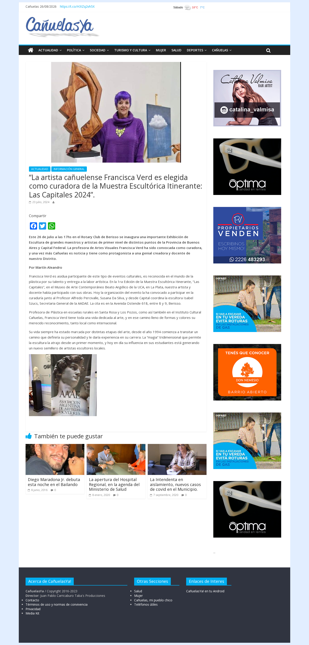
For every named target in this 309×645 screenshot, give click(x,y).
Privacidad (33, 609)
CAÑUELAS (220, 50)
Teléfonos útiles (146, 604)
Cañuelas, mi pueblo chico (153, 600)
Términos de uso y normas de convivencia (57, 604)
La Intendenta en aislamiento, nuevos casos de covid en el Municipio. (175, 484)
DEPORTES (195, 50)
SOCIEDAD (97, 50)
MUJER (161, 50)
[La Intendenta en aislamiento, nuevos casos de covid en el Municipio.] (177, 446)
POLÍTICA (74, 50)
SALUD (176, 50)
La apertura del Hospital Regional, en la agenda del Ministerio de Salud (114, 484)
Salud (138, 591)
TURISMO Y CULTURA (130, 50)
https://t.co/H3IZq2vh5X (77, 6)
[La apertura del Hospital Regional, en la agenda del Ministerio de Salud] (116, 446)
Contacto (32, 600)
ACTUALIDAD (48, 50)
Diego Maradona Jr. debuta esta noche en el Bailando (54, 482)
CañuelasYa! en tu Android (205, 591)
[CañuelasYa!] (63, 19)
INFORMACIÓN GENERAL (69, 169)
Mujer (138, 595)
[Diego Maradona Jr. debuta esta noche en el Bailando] (55, 446)
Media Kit (32, 613)
